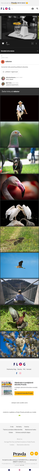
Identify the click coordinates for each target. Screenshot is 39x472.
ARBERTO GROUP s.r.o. (19, 462)
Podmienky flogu (11, 369)
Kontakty (19, 427)
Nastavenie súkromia (23, 445)
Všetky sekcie (21, 3)
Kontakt (29, 369)
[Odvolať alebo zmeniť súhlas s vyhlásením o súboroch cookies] (32, 453)
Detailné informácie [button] (7, 51)
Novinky (20, 369)
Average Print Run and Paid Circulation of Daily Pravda (19, 442)
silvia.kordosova (10, 77)
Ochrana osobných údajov (23, 432)
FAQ (24, 369)
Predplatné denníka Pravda (24, 393)
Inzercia (26, 427)
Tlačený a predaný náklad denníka (12, 430)
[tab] (19, 50)
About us (19, 439)
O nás (12, 427)
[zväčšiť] (32, 43)
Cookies (12, 445)
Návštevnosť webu (30, 430)
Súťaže (11, 432)
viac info (22, 465)
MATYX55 (8, 83)
